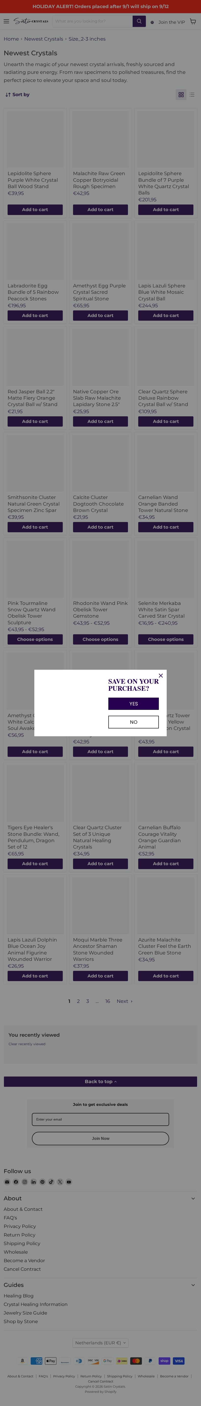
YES (133, 703)
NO (134, 722)
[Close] (161, 675)
